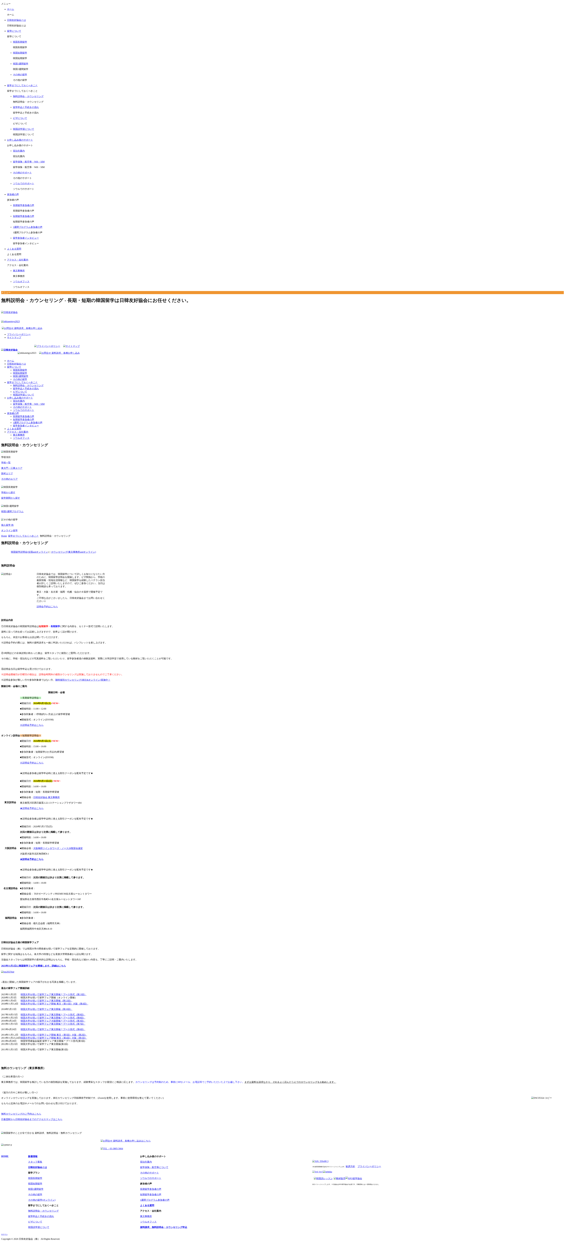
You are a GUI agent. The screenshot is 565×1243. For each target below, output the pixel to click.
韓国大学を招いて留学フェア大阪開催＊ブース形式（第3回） (53, 1021)
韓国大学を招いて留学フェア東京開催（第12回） (46, 1000)
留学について (14, 31)
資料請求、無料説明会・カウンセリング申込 (163, 1227)
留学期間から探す (10, 498)
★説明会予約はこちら (32, 808)
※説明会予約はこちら (32, 725)
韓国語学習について (23, 129)
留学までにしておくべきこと (22, 85)
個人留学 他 (7, 525)
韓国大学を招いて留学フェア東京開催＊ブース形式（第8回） (53, 1017)
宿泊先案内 (19, 151)
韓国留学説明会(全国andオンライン (29, 552)
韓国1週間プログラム (12, 511)
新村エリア (7, 473)
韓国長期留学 (20, 42)
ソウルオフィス (21, 281)
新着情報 (33, 1156)
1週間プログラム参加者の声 (27, 227)
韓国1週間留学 (20, 63)
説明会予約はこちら (47, 606)
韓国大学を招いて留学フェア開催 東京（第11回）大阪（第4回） (54, 1003)
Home (4, 536)
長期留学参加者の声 (23, 205)
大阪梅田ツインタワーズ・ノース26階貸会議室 (58, 848)
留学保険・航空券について (154, 1167)
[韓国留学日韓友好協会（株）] (9, 350)
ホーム (10, 9)
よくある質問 (14, 249)
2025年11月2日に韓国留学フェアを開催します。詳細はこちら (33, 965)
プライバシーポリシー (19, 334)
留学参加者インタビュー (26, 238)
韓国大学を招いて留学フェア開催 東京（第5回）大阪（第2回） (54, 1035)
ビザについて (20, 118)
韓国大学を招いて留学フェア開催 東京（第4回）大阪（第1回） (54, 1038)
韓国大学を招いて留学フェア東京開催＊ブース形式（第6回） (53, 1029)
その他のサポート (22, 172)
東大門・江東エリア (11, 468)
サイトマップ (14, 337)
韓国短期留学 (20, 53)
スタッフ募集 (35, 1162)
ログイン (4, 1234)
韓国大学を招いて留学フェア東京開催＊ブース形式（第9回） (53, 1014)
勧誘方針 (350, 1166)
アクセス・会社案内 (17, 259)
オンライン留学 (9, 530)
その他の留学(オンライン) (41, 1200)
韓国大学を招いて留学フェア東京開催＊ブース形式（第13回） (54, 994)
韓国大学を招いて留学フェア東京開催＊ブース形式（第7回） (53, 1024)
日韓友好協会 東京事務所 (46, 797)
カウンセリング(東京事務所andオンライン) (73, 552)
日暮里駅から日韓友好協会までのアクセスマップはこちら (31, 1119)
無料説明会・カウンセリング (28, 96)
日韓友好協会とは (16, 20)
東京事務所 (19, 270)
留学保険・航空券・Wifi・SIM (29, 161)
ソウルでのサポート (23, 183)
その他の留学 (20, 74)
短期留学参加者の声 (23, 216)
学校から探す (8, 492)
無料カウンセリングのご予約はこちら (21, 1114)
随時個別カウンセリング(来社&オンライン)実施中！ (82, 680)
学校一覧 (6, 462)
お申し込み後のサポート (20, 140)
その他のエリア (9, 479)
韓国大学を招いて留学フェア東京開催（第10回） (46, 1009)
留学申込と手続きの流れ (26, 107)
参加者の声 (13, 194)
